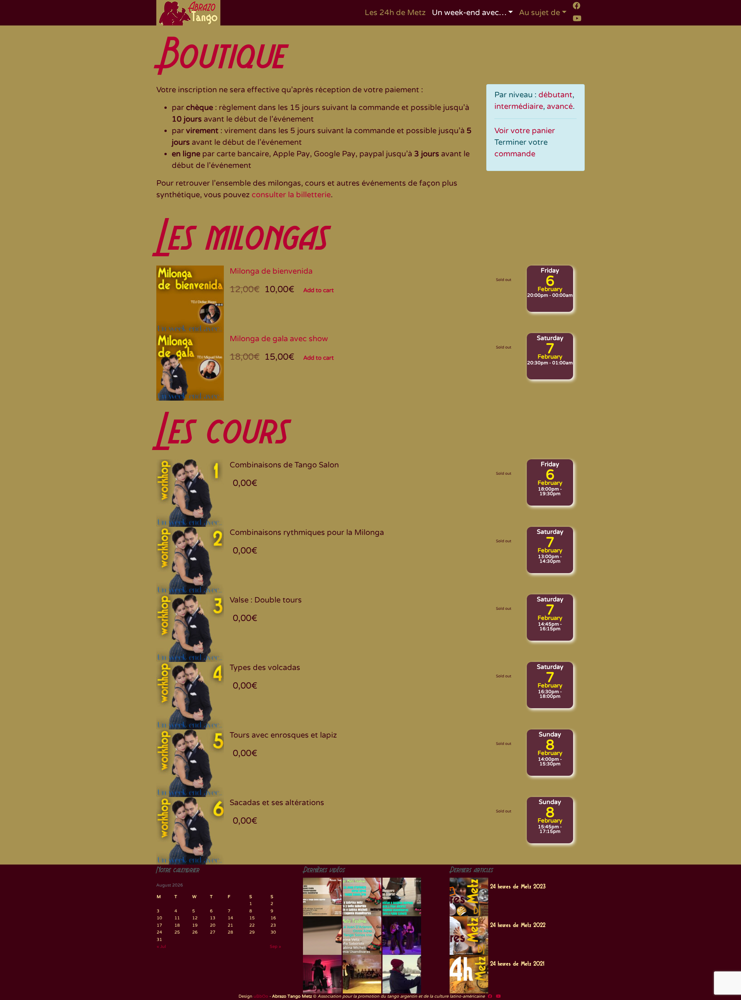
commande (514, 154)
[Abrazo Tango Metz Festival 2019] (322, 897)
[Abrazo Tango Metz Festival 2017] (401, 897)
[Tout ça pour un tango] (401, 974)
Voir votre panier (524, 130)
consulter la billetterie (291, 195)
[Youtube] (577, 18)
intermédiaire (518, 106)
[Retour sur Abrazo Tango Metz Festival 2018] (362, 935)
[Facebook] (576, 6)
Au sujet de (539, 12)
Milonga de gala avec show (279, 338)
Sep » (275, 946)
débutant (555, 95)
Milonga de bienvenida (271, 271)
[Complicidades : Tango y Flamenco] (401, 935)
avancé (560, 106)
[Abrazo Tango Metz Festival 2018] (362, 897)
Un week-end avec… (469, 12)
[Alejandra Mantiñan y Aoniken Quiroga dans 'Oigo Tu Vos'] (362, 974)
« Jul (161, 946)
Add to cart (318, 290)
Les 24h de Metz (395, 12)
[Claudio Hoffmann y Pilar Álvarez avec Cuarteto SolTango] (322, 974)
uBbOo (261, 996)
